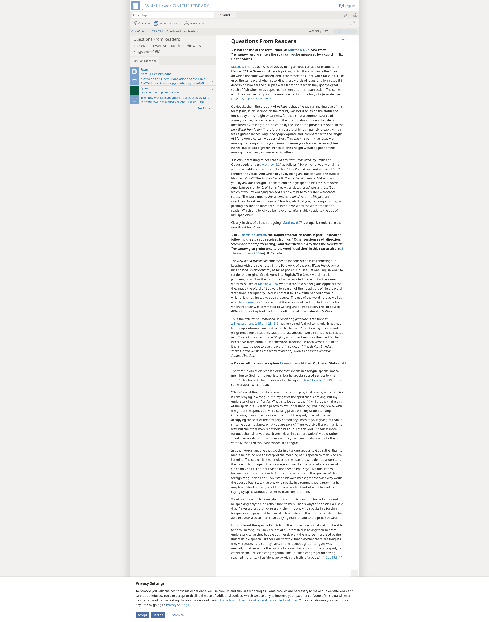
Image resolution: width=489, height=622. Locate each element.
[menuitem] (354, 15)
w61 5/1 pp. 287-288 (149, 31)
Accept (142, 615)
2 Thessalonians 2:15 (250, 302)
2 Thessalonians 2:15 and (249, 323)
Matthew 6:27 (241, 67)
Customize (176, 615)
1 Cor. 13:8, (330, 557)
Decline (157, 615)
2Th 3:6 (272, 323)
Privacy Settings (177, 605)
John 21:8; (254, 99)
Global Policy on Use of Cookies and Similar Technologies (256, 600)
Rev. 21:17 (269, 99)
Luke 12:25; (239, 99)
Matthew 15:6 (268, 284)
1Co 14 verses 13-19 (318, 380)
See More (204, 108)
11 (340, 557)
